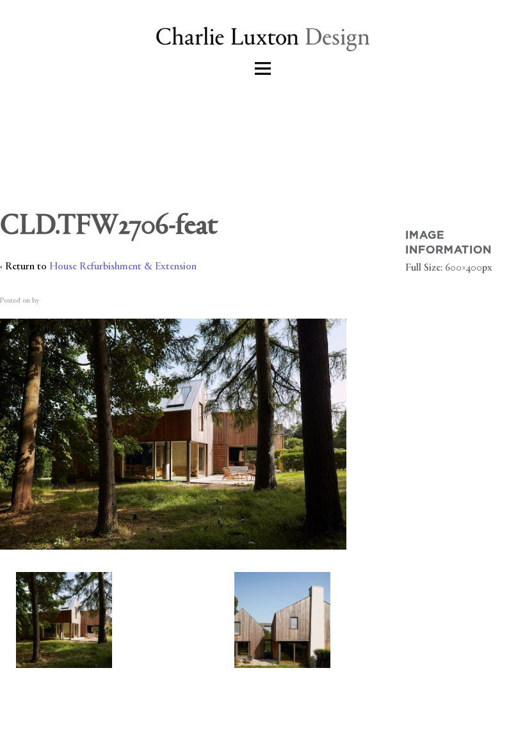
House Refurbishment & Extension (123, 267)
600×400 (463, 268)
